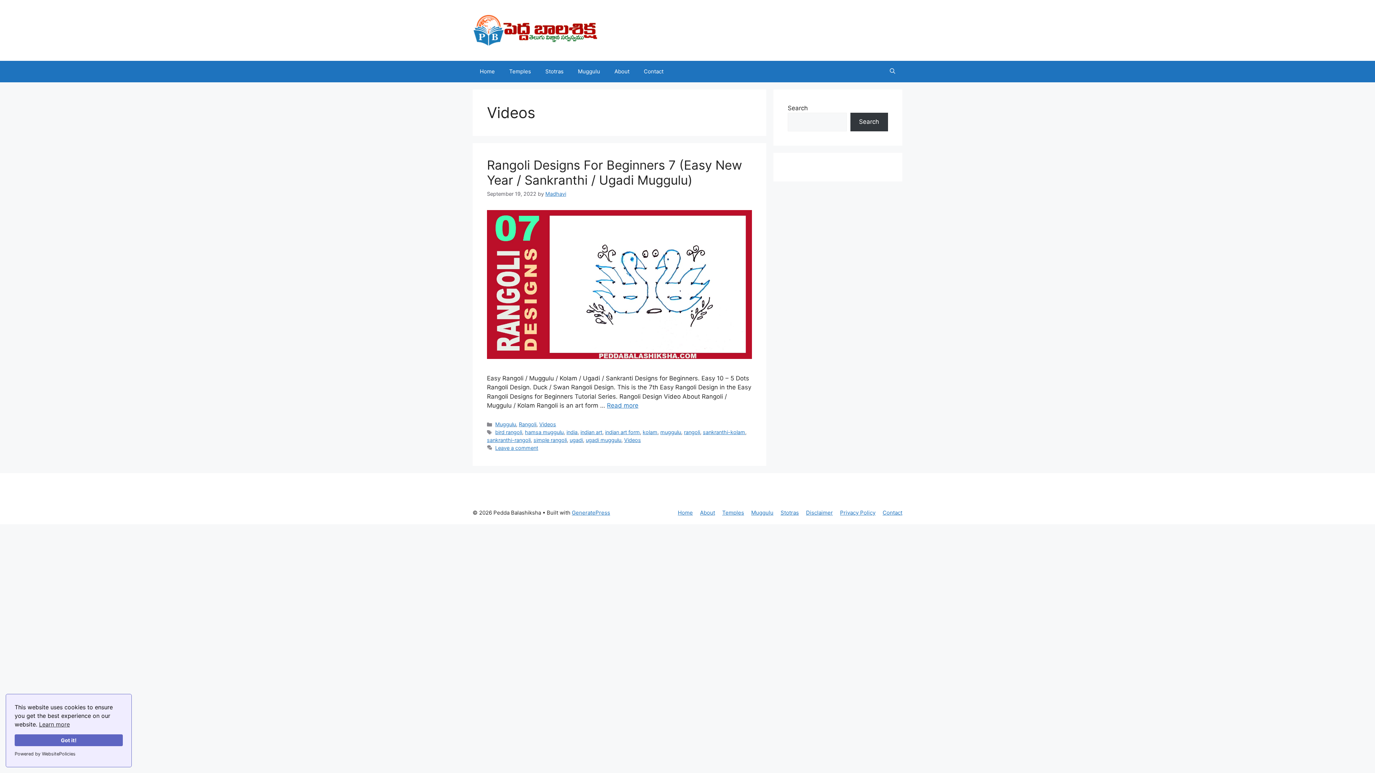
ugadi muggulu (603, 440)
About (621, 71)
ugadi (576, 440)
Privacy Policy (857, 512)
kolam (650, 432)
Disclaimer (819, 512)
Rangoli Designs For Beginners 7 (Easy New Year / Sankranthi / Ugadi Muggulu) (614, 172)
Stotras (554, 71)
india (572, 432)
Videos (547, 424)
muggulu (670, 432)
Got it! (69, 740)
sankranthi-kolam (724, 432)
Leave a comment (516, 448)
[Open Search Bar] (892, 71)
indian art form (622, 432)
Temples (520, 71)
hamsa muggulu (544, 432)
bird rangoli (508, 432)
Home (487, 71)
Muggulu (589, 71)
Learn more (54, 724)
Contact (654, 71)
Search (798, 108)
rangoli (692, 432)
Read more (622, 405)
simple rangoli (550, 440)
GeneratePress (591, 512)
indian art (591, 432)
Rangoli (527, 424)
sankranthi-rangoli (509, 440)
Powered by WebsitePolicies (45, 754)
